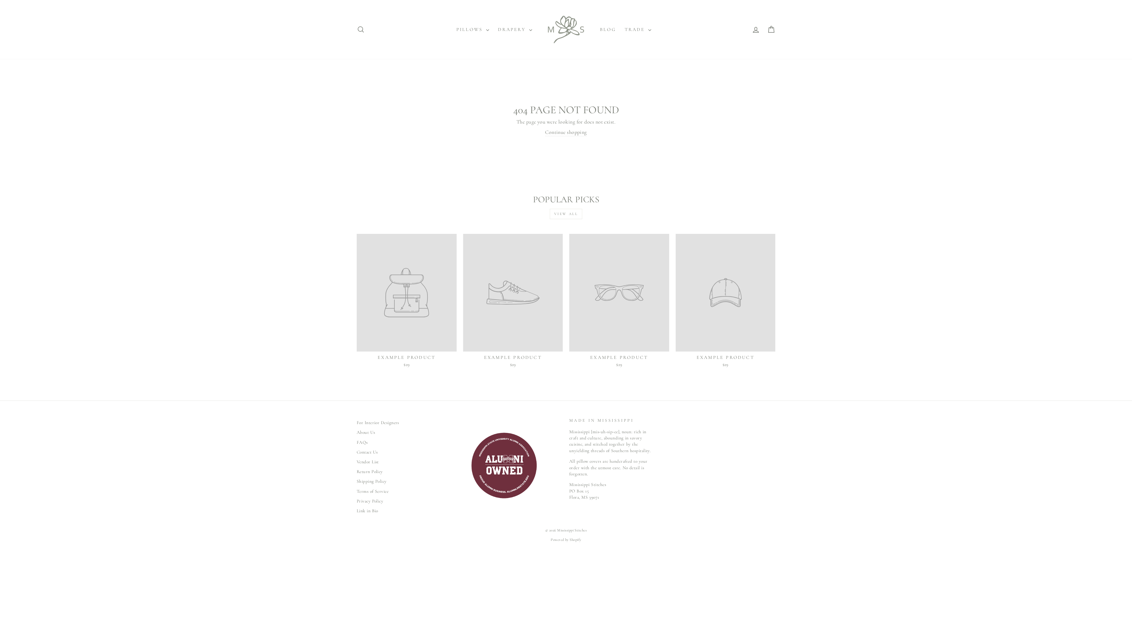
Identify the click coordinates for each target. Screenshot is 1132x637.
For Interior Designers (378, 422)
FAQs (362, 442)
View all (566, 214)
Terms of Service (373, 491)
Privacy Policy (370, 501)
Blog (608, 29)
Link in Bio (367, 510)
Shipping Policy (372, 481)
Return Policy (370, 471)
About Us (366, 432)
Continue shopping (566, 132)
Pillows (470, 29)
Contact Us (367, 452)
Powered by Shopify (566, 539)
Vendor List (368, 461)
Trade (636, 29)
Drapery (513, 29)
